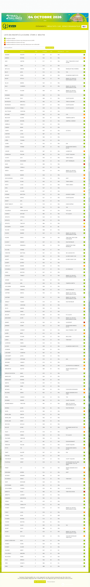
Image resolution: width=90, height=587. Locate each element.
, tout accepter (40, 581)
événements (41, 26)
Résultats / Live (54, 26)
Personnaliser (51, 582)
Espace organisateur (71, 26)
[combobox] (84, 26)
